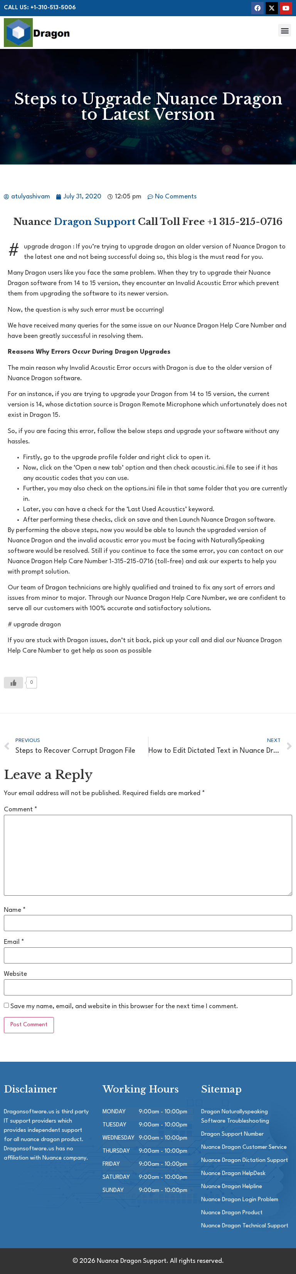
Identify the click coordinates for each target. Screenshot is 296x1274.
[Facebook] (257, 8)
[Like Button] (13, 682)
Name (15, 910)
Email (14, 942)
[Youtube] (286, 8)
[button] (284, 30)
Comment (20, 809)
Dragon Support (95, 221)
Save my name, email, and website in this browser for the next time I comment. (124, 1006)
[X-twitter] (272, 8)
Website (15, 974)
